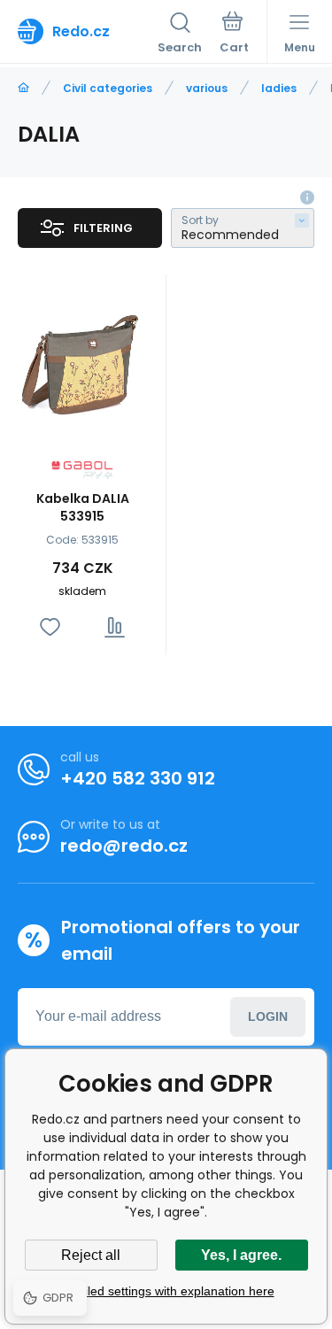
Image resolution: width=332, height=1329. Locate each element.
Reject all (90, 1255)
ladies (279, 88)
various (207, 88)
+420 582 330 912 (137, 778)
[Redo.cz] (23, 88)
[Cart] (234, 34)
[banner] (88, 31)
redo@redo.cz (124, 845)
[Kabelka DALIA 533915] (83, 361)
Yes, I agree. (241, 1255)
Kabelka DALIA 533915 (82, 507)
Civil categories (107, 88)
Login (268, 1016)
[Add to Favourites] (50, 627)
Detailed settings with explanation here (166, 1291)
